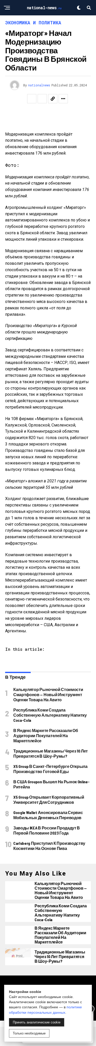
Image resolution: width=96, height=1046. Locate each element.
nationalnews (39, 85)
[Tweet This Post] (42, 98)
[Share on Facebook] (31, 98)
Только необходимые (29, 1033)
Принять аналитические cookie (36, 1022)
